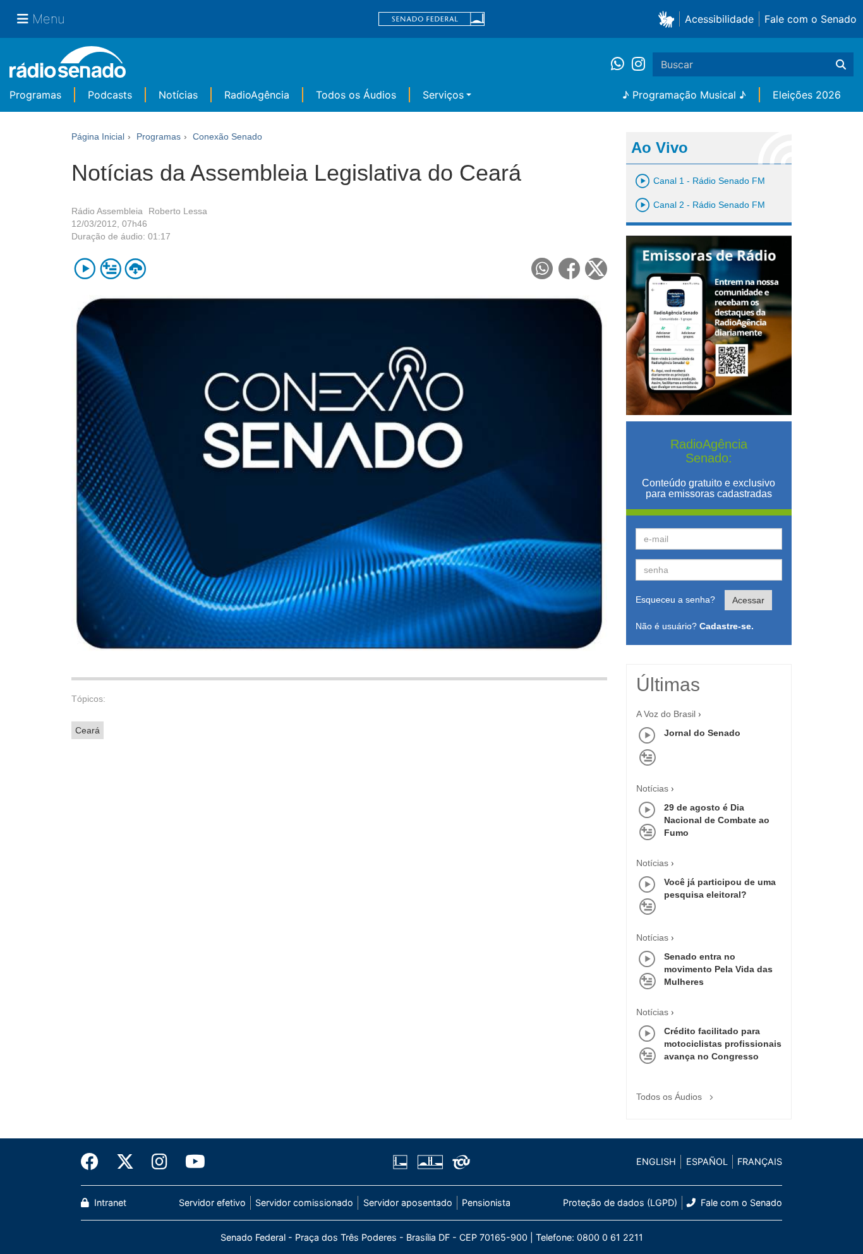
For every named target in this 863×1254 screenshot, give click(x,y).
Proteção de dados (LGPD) (620, 1202)
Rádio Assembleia (107, 211)
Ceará (87, 730)
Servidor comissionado (304, 1202)
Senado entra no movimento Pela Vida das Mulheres (718, 969)
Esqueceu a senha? (675, 599)
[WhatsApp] (621, 64)
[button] (668, 18)
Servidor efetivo (212, 1202)
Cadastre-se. (726, 626)
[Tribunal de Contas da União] (459, 1161)
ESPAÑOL (707, 1161)
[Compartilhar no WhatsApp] (542, 268)
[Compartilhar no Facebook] (569, 268)
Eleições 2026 (807, 94)
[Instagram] (638, 64)
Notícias (178, 94)
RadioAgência (256, 94)
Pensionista (486, 1202)
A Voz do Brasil (666, 714)
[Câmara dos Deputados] (402, 1161)
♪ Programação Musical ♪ (684, 94)
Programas (35, 94)
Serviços (443, 94)
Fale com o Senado (810, 19)
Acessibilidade (719, 19)
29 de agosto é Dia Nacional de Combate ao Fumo (716, 820)
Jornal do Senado (702, 733)
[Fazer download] (135, 268)
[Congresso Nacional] (429, 1161)
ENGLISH (656, 1161)
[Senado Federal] (431, 19)
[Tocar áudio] (85, 268)
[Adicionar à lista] (110, 268)
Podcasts (110, 94)
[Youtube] (190, 1161)
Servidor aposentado (407, 1202)
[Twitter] (125, 1161)
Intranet (109, 1202)
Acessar (748, 600)
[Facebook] (94, 1161)
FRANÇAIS (759, 1161)
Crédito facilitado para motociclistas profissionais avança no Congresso (723, 1043)
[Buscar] (841, 64)
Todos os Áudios (356, 94)
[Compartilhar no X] (596, 269)
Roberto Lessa (177, 211)
